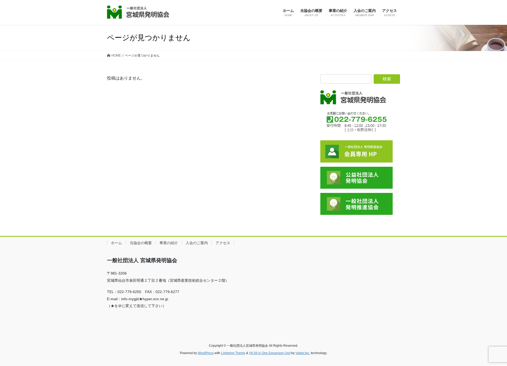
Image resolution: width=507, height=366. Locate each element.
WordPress (206, 353)
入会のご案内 (197, 243)
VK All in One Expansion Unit (269, 353)
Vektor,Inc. (302, 353)
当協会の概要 (141, 243)
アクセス (222, 243)
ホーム (116, 243)
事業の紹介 (168, 243)
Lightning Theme (233, 353)
